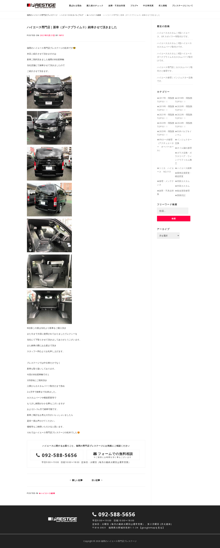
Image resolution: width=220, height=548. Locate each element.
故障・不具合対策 (117, 5)
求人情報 (163, 5)
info (61, 35)
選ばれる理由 (75, 5)
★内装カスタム (182, 181)
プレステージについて (182, 5)
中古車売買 (148, 5)
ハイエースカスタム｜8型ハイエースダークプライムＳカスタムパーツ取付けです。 (175, 57)
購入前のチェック (95, 5)
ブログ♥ (134, 5)
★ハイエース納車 (47, 493)
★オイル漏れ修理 (183, 147)
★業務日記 (180, 195)
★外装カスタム (182, 185)
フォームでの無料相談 (113, 454)
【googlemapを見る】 (152, 527)
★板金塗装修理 (182, 190)
